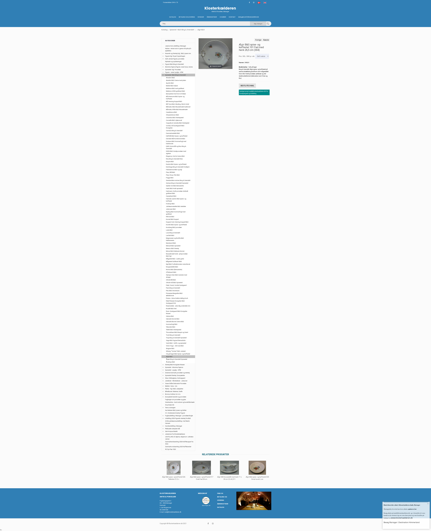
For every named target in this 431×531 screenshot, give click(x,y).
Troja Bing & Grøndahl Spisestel (176, 338)
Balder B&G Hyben (172, 86)
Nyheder (201, 17)
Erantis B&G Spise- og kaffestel (176, 164)
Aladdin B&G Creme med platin (176, 80)
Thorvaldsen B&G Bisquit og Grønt (177, 332)
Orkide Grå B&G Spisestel (174, 282)
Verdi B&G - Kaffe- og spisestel (176, 343)
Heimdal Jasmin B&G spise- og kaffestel (176, 200)
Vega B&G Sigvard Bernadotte (175, 340)
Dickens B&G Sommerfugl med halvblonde (176, 142)
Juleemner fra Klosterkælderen (175, 434)
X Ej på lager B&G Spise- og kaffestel (178, 354)
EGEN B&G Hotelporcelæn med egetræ (176, 152)
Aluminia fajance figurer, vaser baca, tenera (179, 67)
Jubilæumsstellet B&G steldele (176, 206)
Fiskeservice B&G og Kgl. (174, 169)
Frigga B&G (169, 178)
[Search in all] (268, 23)
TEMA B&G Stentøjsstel (173, 329)
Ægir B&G (201, 30)
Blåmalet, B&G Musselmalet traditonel (178, 107)
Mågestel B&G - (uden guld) (175, 259)
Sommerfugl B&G (171, 324)
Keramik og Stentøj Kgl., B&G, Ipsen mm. (178, 53)
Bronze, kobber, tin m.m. (173, 394)
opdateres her (412, 509)
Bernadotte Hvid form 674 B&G (176, 94)
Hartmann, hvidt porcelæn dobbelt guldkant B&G (177, 192)
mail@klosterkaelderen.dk (172, 512)
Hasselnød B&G (171, 196)
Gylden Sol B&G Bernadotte (175, 186)
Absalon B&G (170, 78)
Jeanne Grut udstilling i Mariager (175, 46)
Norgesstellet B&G (172, 267)
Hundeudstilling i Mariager (173, 426)
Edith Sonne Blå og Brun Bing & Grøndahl (176, 147)
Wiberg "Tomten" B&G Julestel (176, 351)
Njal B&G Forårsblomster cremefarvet (178, 264)
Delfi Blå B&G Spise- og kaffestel (176, 136)
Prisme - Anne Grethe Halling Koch (177, 298)
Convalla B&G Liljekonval (174, 120)
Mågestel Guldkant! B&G (174, 261)
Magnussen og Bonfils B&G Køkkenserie (175, 239)
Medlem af (202, 493)
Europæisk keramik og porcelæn (175, 397)
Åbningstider (212, 17)
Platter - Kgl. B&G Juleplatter (174, 389)
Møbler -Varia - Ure (171, 386)
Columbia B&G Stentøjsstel (175, 117)
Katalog (172, 17)
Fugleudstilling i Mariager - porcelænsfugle (179, 416)
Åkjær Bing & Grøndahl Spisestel (176, 359)
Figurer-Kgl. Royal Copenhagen (175, 56)
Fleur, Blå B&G (170, 172)
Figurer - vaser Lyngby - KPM (174, 72)
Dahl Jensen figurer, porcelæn (174, 59)
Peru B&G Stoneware (172, 290)
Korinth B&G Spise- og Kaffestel (176, 225)
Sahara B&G (170, 316)
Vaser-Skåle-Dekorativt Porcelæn (175, 383)
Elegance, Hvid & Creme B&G (175, 156)
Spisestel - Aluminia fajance (174, 367)
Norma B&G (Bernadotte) (174, 269)
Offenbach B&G (171, 272)
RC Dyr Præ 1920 (170, 449)
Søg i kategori (258, 24)
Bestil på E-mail (247, 86)
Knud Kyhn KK (169, 405)
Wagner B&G (170, 348)
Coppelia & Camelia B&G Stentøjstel (177, 123)
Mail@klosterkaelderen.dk (248, 17)
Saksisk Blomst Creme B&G (175, 321)
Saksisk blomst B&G (172, 319)
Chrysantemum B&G (172, 115)
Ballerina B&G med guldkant (175, 88)
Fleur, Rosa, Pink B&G (173, 175)
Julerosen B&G (171, 209)
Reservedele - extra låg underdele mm (178, 306)
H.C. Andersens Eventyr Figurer (175, 413)
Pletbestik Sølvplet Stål (172, 429)
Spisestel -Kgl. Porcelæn (173, 69)
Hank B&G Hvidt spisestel (174, 188)
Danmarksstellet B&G (173, 133)
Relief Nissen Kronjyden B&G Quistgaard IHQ (175, 302)
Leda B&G (169, 230)
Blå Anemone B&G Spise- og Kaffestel (175, 98)
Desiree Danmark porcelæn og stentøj (177, 373)
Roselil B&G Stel (171, 308)
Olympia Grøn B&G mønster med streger (176, 276)
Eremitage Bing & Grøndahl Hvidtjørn (178, 167)
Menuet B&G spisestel (173, 246)
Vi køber (223, 17)
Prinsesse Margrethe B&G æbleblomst (174, 294)
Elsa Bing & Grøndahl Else (174, 159)
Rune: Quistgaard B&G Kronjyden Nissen (176, 312)
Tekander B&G (170, 327)
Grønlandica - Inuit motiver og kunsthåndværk (180, 402)
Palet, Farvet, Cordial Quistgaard (176, 285)
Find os (220, 493)
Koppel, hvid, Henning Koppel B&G (177, 222)
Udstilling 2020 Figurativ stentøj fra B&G (178, 418)
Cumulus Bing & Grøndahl (174, 130)
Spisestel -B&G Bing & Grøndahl (182, 30)
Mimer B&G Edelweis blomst (175, 251)
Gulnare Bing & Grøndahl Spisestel (177, 183)
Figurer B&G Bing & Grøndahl (174, 64)
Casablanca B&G (171, 112)
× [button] (428, 504)
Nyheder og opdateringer (173, 61)
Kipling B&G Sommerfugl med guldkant (175, 213)
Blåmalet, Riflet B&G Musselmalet (177, 109)
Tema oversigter (170, 407)
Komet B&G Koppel (172, 219)
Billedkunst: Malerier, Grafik (174, 391)
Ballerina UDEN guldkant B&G (175, 91)
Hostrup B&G (170, 204)
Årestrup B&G (170, 362)
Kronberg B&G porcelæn (174, 227)
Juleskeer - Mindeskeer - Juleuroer (176, 381)
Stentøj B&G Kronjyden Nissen (175, 364)
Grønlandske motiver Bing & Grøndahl (178, 180)
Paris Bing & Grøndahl (173, 288)
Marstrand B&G (171, 243)
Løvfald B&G (170, 235)
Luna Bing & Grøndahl (173, 233)
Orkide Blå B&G (171, 280)
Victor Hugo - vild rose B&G (175, 346)
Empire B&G (170, 161)
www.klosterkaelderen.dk (402, 518)
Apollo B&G (170, 83)
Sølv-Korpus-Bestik (171, 431)
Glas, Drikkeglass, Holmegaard (175, 378)
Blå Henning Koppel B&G (174, 101)
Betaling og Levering (187, 17)
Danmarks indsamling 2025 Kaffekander (178, 446)
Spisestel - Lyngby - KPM (173, 370)
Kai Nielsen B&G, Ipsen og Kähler (175, 410)
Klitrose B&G (170, 216)
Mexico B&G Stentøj (172, 248)
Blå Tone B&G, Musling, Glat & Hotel (177, 104)
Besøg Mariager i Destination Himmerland (402, 522)
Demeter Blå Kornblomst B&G (175, 139)
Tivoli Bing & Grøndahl (173, 335)
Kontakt (232, 17)
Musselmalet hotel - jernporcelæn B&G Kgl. (177, 255)
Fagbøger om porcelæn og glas (175, 399)
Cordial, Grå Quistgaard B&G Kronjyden (175, 127)
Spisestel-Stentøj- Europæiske (175, 375)
